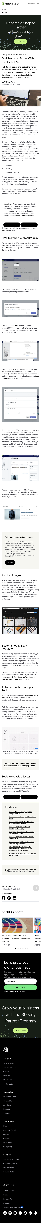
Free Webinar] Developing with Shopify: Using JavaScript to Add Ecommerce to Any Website (20, 848)
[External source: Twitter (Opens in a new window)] (9, 898)
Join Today (20, 41)
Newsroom (7, 1080)
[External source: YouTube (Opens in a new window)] (15, 1213)
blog (3, 55)
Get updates (20, 987)
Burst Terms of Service (25, 216)
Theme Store (8, 1101)
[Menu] (38, 3)
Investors (7, 1076)
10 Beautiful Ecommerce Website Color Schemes (16, 940)
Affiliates (6, 1113)
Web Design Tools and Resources (14, 935)
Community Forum (10, 1164)
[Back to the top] (5, 1049)
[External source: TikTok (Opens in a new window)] (25, 1213)
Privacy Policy (8, 1199)
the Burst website (19, 590)
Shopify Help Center (11, 1159)
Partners (6, 1109)
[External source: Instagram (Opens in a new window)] (20, 1213)
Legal (5, 1195)
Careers (6, 1072)
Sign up (10, 562)
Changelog (7, 1147)
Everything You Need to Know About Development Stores (21, 833)
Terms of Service (9, 1191)
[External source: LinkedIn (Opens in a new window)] (14, 898)
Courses (6, 1138)
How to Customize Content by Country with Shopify (19, 827)
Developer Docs (9, 1097)
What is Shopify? (9, 1063)
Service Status (9, 1172)
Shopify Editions (9, 1067)
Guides (6, 1134)
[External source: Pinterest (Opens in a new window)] (35, 1213)
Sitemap (6, 1203)
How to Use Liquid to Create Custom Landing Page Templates (21, 843)
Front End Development (17, 55)
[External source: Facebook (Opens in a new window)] (3, 898)
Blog (5, 1126)
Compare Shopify (10, 1130)
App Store (7, 1105)
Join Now (31, 4)
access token (27, 716)
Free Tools (7, 1143)
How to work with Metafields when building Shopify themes (21, 823)
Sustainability (8, 1084)
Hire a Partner (8, 1168)
